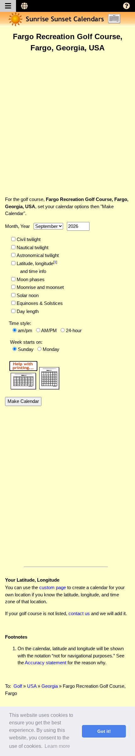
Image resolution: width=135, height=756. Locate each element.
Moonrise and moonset (39, 287)
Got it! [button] (104, 731)
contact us (79, 613)
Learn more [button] (57, 746)
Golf (18, 686)
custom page (52, 587)
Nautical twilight (31, 247)
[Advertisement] (67, 124)
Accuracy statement (45, 662)
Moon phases (30, 279)
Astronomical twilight (37, 255)
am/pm (25, 330)
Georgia (49, 686)
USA (31, 686)
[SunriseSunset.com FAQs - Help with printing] (32, 374)
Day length (27, 311)
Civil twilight (27, 239)
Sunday (26, 349)
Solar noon (27, 295)
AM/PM (49, 330)
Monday (51, 349)
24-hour (74, 330)
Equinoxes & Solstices (39, 303)
